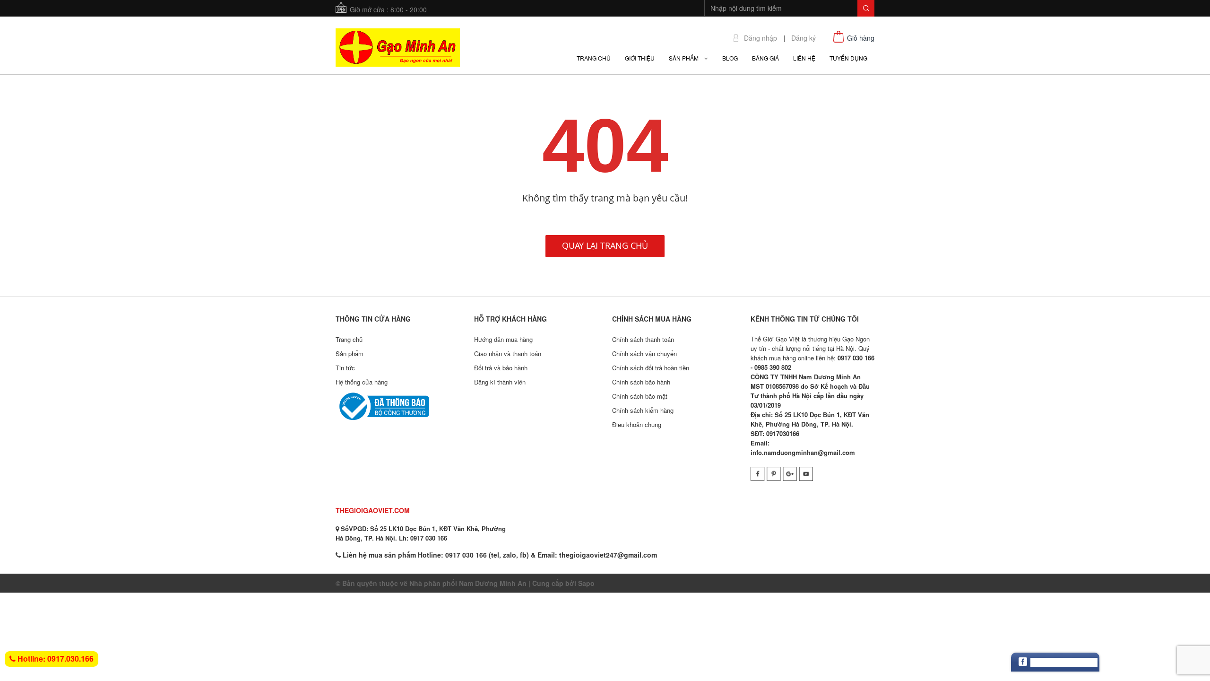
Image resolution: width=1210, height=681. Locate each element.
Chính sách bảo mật (639, 396)
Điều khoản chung (636, 424)
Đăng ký (803, 38)
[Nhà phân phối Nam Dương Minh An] (398, 46)
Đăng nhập (760, 38)
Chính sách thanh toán (643, 339)
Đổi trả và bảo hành (500, 367)
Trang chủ (349, 339)
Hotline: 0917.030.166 (55, 658)
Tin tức (345, 367)
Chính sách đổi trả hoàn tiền (650, 367)
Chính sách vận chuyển (644, 353)
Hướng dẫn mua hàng (503, 339)
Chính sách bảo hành (641, 381)
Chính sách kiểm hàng (643, 410)
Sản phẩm (349, 353)
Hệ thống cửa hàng (362, 381)
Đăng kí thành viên (500, 381)
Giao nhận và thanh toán (507, 353)
